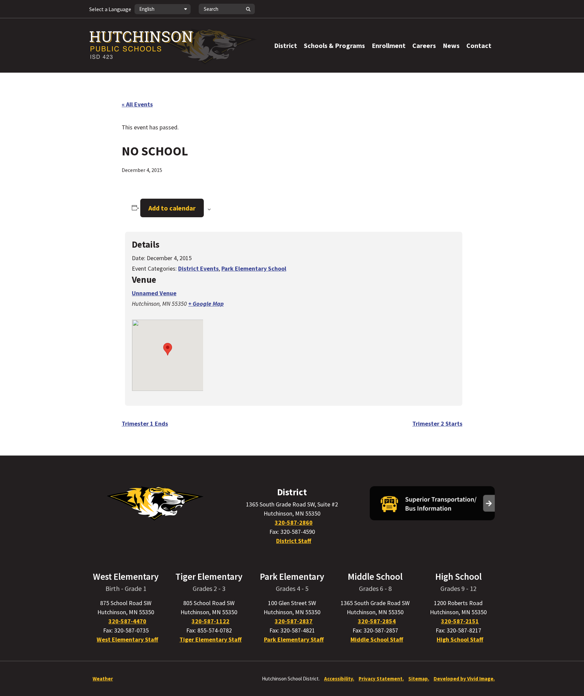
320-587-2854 (377, 621)
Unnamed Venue (154, 293)
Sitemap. (418, 678)
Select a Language (110, 9)
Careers (424, 45)
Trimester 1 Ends (145, 423)
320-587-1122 (210, 621)
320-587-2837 (294, 621)
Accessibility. (339, 678)
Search (248, 9)
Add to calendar (172, 208)
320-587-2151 (460, 621)
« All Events (137, 104)
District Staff (293, 541)
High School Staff (460, 639)
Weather (103, 678)
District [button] (285, 45)
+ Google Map (206, 303)
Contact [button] (478, 45)
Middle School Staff (376, 639)
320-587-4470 (127, 621)
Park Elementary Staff (294, 639)
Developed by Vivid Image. (464, 678)
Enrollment (389, 45)
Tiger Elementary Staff (210, 639)
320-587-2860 (294, 522)
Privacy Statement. (381, 678)
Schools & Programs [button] (334, 45)
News (451, 45)
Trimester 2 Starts (437, 423)
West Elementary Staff (127, 639)
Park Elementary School (253, 268)
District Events (198, 268)
